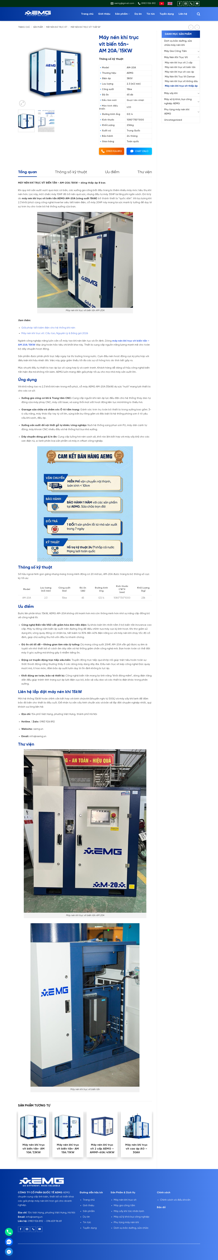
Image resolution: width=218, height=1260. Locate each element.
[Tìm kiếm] (198, 14)
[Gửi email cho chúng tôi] (185, 3)
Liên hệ (183, 14)
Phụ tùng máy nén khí (126, 1222)
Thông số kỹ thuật (71, 172)
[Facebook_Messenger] (9, 1251)
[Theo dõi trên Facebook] (179, 3)
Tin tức (151, 14)
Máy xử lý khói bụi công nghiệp (131, 1216)
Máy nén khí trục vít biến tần (180, 67)
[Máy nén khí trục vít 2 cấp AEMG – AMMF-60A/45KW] (102, 1126)
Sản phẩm (121, 14)
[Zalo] (9, 1241)
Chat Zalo (141, 151)
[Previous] (23, 70)
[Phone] (9, 1232)
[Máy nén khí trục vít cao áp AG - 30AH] (136, 1126)
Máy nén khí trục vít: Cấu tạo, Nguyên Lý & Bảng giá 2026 (54, 333)
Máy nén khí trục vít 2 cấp (178, 62)
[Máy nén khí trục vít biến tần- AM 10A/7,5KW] (33, 1126)
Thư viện (144, 172)
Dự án (138, 14)
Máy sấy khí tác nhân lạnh (129, 1211)
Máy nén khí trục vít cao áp (179, 72)
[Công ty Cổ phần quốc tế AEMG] (42, 14)
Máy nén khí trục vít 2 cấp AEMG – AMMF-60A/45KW (102, 1148)
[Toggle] (198, 51)
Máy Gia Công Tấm (175, 51)
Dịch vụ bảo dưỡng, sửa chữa (131, 1228)
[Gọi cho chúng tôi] (191, 3)
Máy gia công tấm (124, 1205)
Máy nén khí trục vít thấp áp (85, 27)
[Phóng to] (22, 103)
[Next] (88, 70)
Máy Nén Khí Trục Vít (56, 27)
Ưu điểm (112, 172)
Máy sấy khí (170, 93)
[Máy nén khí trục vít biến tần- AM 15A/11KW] (67, 1126)
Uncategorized (173, 120)
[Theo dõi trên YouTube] (197, 3)
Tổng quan (27, 172)
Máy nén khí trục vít (125, 1200)
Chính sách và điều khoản (175, 1200)
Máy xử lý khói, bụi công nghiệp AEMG (178, 101)
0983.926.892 (114, 151)
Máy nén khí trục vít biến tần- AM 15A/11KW (68, 1148)
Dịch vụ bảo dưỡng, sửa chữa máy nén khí (178, 43)
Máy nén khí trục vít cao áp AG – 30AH (136, 1148)
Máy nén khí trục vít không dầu (181, 81)
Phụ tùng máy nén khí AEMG (176, 111)
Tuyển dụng (167, 14)
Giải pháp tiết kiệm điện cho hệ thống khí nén (48, 327)
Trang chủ (87, 14)
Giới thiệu (104, 14)
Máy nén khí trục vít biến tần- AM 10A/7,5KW (34, 1148)
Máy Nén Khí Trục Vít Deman (180, 76)
